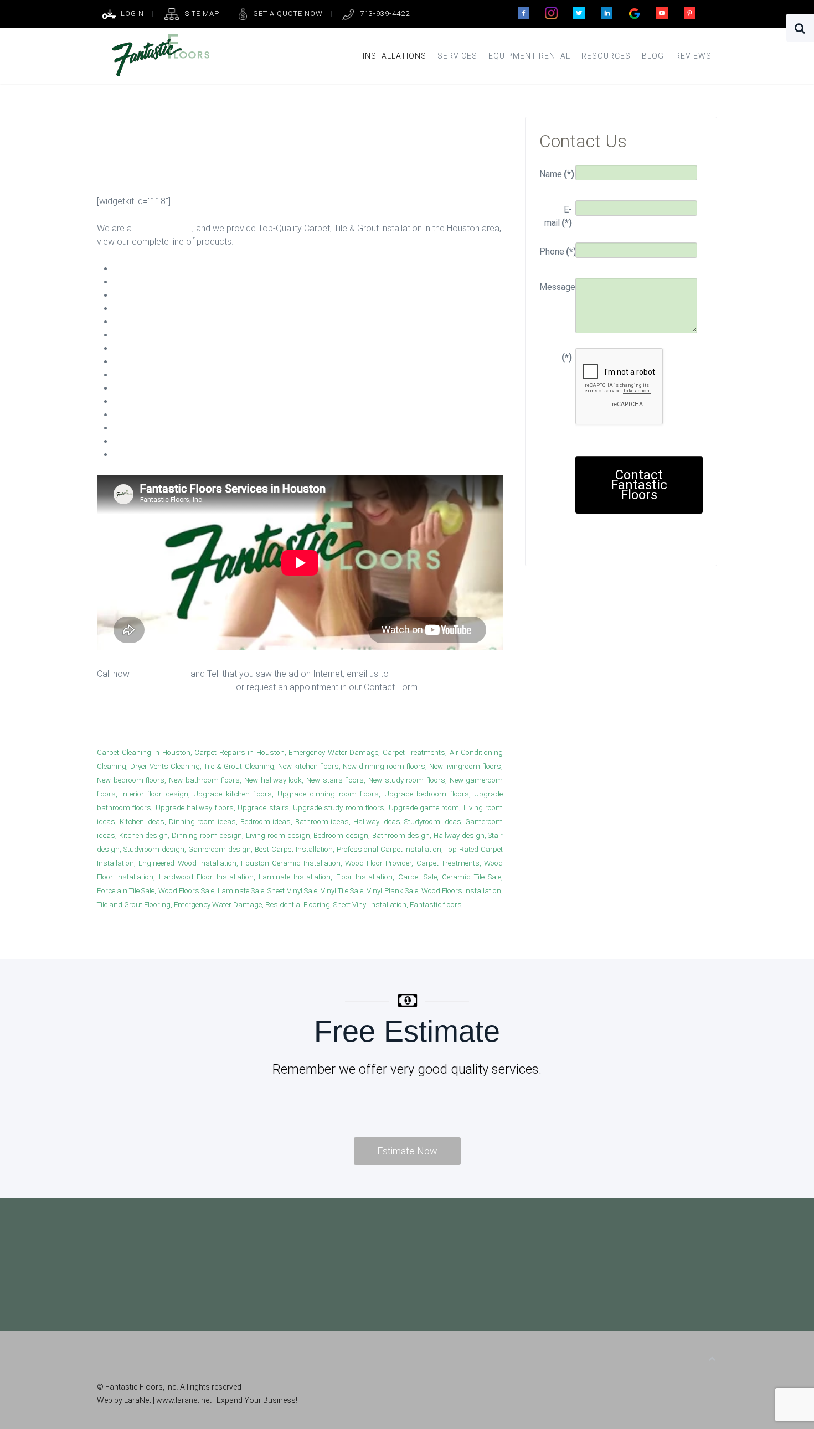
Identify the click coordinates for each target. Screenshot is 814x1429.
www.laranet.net (184, 1400)
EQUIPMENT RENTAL (529, 55)
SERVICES (457, 55)
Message (555, 287)
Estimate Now (407, 1151)
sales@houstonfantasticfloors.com (165, 687)
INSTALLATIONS (394, 55)
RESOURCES (606, 55)
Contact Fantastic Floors (639, 485)
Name (555, 174)
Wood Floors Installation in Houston (199, 724)
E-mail (558, 216)
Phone (555, 251)
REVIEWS (693, 55)
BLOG (653, 55)
